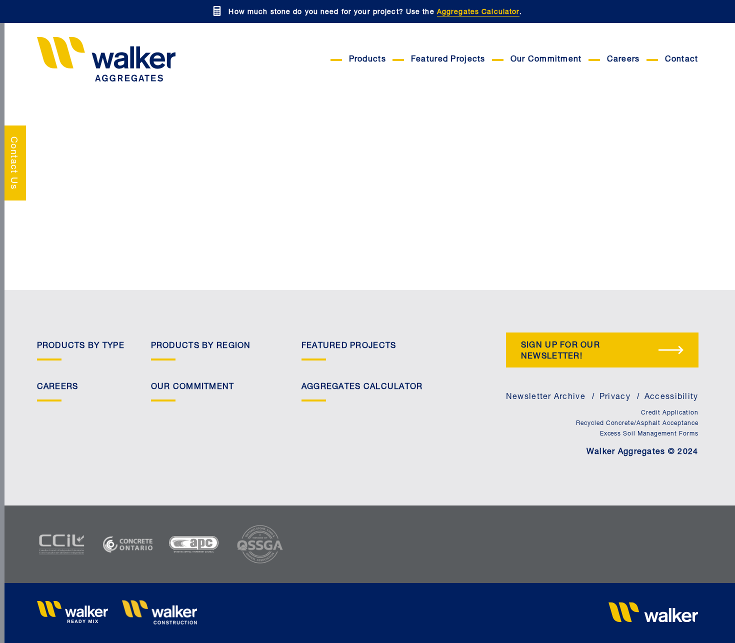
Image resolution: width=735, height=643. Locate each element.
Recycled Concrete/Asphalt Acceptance (637, 423)
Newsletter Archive (546, 398)
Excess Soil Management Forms (649, 434)
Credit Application (669, 413)
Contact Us (13, 163)
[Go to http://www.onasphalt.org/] (202, 544)
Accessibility (671, 398)
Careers (623, 60)
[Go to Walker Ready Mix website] (74, 613)
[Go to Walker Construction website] (159, 613)
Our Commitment (546, 60)
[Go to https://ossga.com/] (268, 544)
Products (367, 60)
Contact (681, 60)
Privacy (615, 398)
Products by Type (80, 346)
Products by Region (201, 346)
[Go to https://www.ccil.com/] (70, 544)
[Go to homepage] (129, 59)
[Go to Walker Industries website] (653, 613)
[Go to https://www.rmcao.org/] (136, 544)
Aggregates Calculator (478, 12)
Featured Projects (448, 60)
